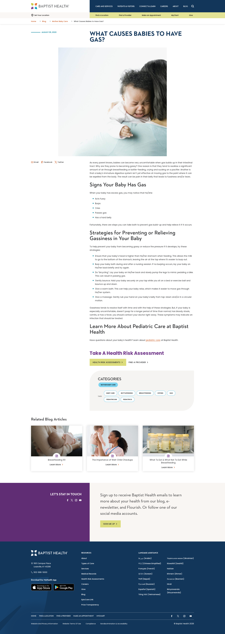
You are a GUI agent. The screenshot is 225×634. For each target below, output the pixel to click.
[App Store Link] (41, 587)
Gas (171, 393)
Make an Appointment (151, 15)
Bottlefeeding (127, 393)
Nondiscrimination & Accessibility (113, 624)
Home (33, 616)
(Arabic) (145, 558)
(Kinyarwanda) (174, 591)
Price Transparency (90, 605)
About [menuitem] (175, 6)
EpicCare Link (87, 599)
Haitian (170, 568)
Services (85, 568)
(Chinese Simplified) (149, 563)
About (84, 558)
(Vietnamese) (149, 594)
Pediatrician (111, 399)
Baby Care (110, 393)
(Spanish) (146, 589)
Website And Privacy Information (44, 624)
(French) (146, 568)
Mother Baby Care (108, 385)
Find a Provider (125, 15)
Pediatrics (127, 399)
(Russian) (146, 584)
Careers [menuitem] (164, 6)
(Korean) (145, 574)
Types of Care (87, 563)
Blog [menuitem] (185, 6)
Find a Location (102, 15)
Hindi (169, 584)
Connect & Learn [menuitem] (147, 6)
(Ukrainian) (180, 558)
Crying (160, 393)
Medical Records (88, 574)
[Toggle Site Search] (192, 6)
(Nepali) (144, 579)
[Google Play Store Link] (63, 587)
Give (191, 15)
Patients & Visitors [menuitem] (126, 6)
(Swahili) (175, 563)
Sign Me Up (109, 523)
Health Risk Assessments (106, 362)
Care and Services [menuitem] (104, 6)
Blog (83, 594)
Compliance (91, 624)
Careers (85, 584)
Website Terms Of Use (72, 624)
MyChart (175, 15)
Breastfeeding (145, 393)
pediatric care (153, 340)
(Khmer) (174, 574)
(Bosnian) (175, 579)
